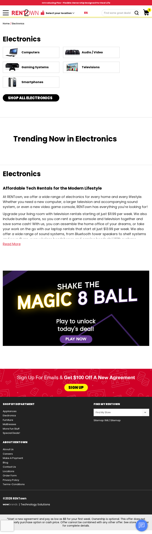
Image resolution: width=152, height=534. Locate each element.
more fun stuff (11, 428)
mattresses (9, 424)
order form (10, 475)
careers (8, 454)
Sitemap (115, 420)
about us (8, 449)
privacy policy (11, 480)
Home (6, 23)
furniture (8, 420)
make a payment (13, 458)
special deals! (11, 433)
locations (8, 471)
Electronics (18, 23)
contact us (9, 467)
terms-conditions (14, 484)
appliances (9, 411)
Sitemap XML (101, 420)
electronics (9, 415)
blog (5, 462)
